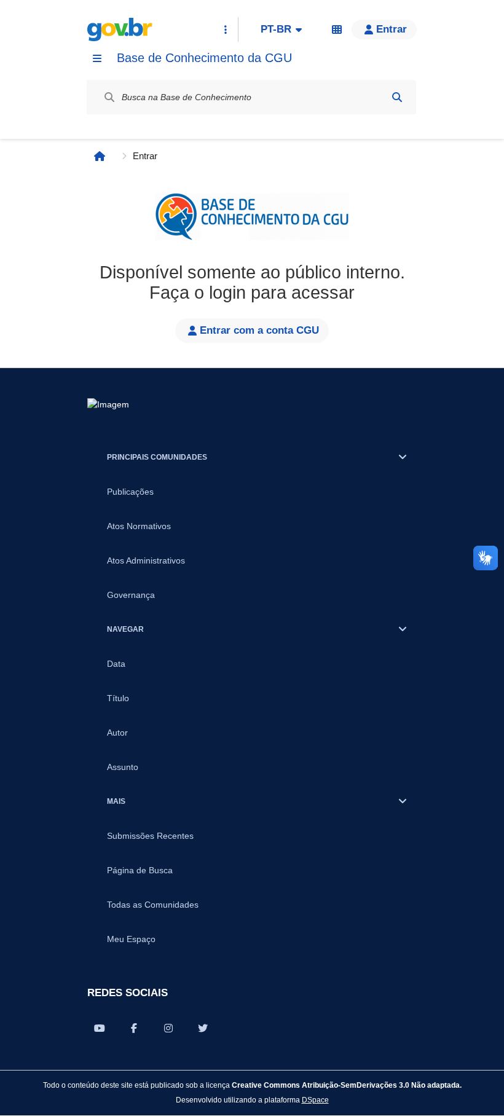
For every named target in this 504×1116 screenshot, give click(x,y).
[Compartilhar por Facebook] (134, 1028)
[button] (384, 29)
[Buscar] (397, 97)
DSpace (315, 1100)
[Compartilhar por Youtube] (99, 1028)
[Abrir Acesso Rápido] (225, 29)
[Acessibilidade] (337, 29)
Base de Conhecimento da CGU (204, 58)
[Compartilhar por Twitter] (203, 1028)
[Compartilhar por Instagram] (168, 1028)
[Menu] (97, 58)
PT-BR (276, 29)
